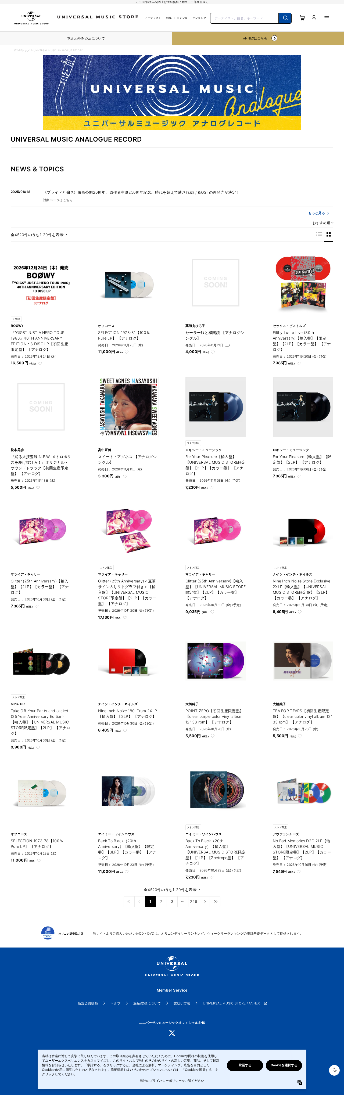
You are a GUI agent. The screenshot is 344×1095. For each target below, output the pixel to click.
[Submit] (285, 18)
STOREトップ (21, 50)
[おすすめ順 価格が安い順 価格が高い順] (321, 223)
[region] (86, 38)
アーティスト (153, 17)
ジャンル (182, 17)
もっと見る (316, 213)
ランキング (199, 17)
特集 (169, 17)
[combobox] (251, 17)
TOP (334, 1071)
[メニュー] (326, 17)
